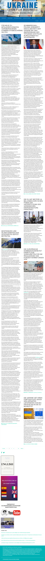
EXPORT (28, 444)
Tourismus (35, 392)
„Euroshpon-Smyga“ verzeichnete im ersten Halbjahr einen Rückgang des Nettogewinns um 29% (18, 542)
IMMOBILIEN (31, 392)
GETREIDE (32, 444)
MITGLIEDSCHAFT (14, 423)
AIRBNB (26, 392)
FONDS (30, 243)
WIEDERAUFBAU (37, 243)
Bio (25, 444)
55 (18, 448)
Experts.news (5, 45)
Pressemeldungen (17, 18)
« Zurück (3, 448)
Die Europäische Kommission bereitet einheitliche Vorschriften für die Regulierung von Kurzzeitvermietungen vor (34, 254)
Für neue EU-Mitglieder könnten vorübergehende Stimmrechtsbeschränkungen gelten (14, 28)
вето (18, 225)
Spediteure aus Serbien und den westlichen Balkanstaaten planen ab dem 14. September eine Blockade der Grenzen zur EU (21, 535)
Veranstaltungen (26, 18)
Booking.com (26, 292)
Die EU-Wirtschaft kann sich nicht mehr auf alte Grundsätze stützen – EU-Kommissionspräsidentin (18, 540)
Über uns (34, 18)
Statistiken (10, 18)
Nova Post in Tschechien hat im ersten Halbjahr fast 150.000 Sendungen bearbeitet (15, 532)
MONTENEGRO (10, 225)
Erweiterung (4, 225)
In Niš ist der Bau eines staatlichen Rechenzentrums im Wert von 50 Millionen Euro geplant (16, 538)
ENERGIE (26, 243)
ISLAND (9, 423)
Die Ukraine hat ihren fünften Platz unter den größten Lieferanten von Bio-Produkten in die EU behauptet (33, 402)
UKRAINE (15, 225)
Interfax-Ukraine (15, 559)
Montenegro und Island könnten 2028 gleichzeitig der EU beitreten (10, 233)
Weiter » (22, 448)
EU (7, 225)
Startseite (4, 18)
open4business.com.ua (7, 559)
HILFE (33, 243)
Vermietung (39, 392)
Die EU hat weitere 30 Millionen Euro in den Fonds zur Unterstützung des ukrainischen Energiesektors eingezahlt (33, 204)
